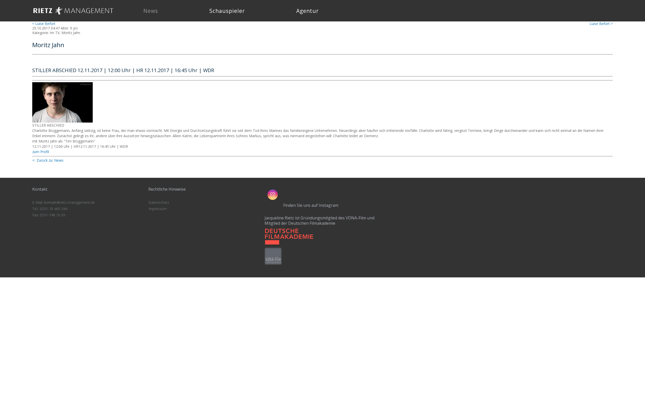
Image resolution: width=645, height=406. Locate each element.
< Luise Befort (43, 23)
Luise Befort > (601, 23)
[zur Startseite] (73, 16)
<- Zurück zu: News (47, 160)
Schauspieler (227, 10)
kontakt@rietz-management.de (69, 202)
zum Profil (40, 151)
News (150, 10)
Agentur (307, 10)
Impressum (157, 208)
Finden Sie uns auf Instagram (310, 205)
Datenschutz (158, 202)
